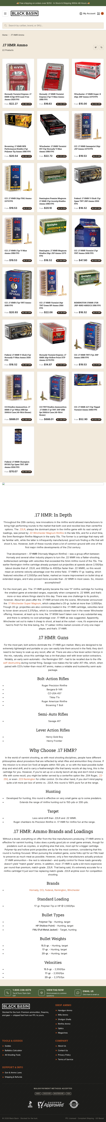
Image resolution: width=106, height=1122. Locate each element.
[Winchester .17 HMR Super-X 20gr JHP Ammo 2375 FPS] (88, 70)
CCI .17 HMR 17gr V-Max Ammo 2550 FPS (16, 251)
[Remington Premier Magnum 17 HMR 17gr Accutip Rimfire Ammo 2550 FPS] (53, 174)
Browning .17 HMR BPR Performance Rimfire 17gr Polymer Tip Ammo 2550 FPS (18, 149)
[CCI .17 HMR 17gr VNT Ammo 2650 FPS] (18, 291)
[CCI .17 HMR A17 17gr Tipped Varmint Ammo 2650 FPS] (88, 380)
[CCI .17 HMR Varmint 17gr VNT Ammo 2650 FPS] (88, 237)
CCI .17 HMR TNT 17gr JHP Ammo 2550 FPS (86, 356)
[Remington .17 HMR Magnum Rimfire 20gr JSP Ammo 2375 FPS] (53, 226)
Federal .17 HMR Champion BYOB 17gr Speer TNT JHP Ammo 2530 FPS (17, 464)
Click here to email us (91, 994)
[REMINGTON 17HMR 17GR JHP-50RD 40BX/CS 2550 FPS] (88, 277)
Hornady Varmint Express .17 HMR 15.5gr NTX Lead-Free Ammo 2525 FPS (18, 97)
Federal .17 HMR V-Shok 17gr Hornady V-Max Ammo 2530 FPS (18, 358)
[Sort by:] (101, 47)
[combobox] (56, 26)
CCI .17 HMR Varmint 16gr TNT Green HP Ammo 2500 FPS (51, 305)
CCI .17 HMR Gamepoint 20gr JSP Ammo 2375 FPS (87, 147)
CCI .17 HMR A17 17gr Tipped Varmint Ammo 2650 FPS (87, 408)
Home (4, 35)
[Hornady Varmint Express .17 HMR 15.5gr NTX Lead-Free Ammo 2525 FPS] (18, 80)
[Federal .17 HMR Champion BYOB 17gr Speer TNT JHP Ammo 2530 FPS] (18, 436)
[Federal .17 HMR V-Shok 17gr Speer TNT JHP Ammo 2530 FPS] (88, 174)
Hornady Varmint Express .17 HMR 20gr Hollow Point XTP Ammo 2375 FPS (52, 358)
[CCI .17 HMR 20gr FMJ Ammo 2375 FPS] (18, 178)
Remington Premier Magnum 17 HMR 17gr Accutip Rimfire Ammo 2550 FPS (52, 201)
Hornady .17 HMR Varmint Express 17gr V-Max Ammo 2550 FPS (51, 97)
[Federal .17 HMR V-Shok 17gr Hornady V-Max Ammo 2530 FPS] (18, 331)
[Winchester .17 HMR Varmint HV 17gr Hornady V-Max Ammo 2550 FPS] (53, 125)
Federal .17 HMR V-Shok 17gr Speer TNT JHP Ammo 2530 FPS (87, 201)
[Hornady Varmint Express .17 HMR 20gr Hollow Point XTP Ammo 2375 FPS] (53, 333)
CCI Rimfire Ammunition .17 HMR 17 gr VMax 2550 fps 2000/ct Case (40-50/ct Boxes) (18, 410)
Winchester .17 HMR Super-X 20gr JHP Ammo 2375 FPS (87, 95)
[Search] (5, 26)
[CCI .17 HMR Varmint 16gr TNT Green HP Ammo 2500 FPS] (53, 283)
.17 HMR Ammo (17, 35)
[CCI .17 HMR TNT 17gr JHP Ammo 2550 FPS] (88, 336)
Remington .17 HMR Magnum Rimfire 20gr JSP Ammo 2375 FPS (53, 253)
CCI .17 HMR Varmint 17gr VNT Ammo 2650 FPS (86, 251)
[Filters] (95, 47)
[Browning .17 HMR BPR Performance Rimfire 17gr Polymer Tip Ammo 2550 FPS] (18, 120)
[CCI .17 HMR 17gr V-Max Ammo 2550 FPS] (18, 231)
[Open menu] (5, 13)
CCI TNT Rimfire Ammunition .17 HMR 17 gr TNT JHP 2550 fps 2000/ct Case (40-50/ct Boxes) (53, 411)
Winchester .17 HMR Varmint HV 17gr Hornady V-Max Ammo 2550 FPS (52, 149)
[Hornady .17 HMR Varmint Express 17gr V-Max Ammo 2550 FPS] (53, 85)
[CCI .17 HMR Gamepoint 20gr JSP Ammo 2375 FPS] (88, 126)
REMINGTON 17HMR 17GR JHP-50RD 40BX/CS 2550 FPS (87, 304)
